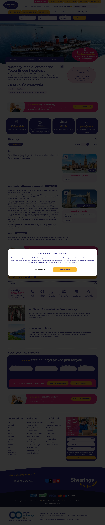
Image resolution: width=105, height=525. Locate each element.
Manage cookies (40, 269)
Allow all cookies (65, 269)
